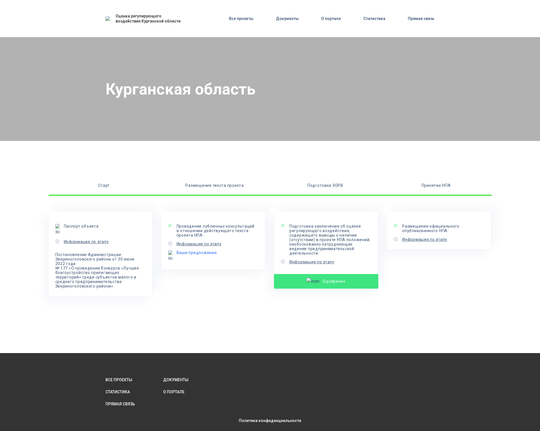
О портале (331, 18)
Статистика (374, 18)
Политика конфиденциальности (270, 420)
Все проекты (241, 18)
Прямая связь (421, 18)
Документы (287, 18)
